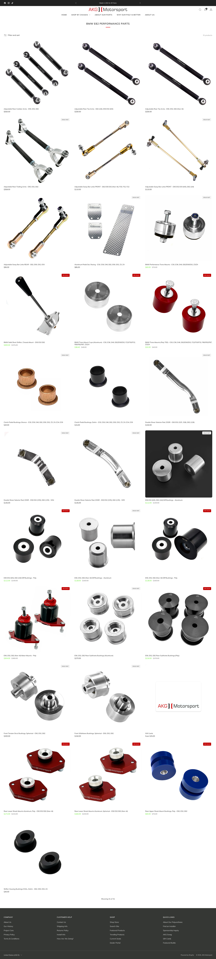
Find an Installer (169, 926)
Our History (8, 926)
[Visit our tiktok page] (12, 3)
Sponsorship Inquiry (171, 930)
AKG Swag (167, 934)
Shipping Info (62, 926)
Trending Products (117, 934)
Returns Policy (62, 930)
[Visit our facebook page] (5, 3)
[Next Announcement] (140, 3)
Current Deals (115, 939)
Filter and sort (14, 35)
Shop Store (114, 922)
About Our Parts (103, 15)
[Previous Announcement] (76, 3)
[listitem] (108, 3)
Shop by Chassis (79, 15)
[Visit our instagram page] (8, 3)
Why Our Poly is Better (128, 15)
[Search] (200, 9)
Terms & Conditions (11, 939)
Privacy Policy (9, 934)
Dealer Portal (115, 943)
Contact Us (61, 922)
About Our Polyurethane (172, 922)
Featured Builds (169, 943)
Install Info (61, 934)
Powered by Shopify (187, 955)
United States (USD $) (12, 955)
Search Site (114, 926)
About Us (149, 15)
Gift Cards (167, 939)
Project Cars (9, 930)
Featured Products (117, 930)
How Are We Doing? (65, 939)
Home (64, 15)
